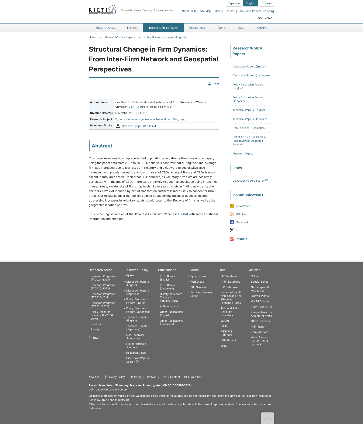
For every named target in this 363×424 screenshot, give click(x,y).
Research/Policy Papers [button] (163, 28)
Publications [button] (197, 28)
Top (267, 418)
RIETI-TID (226, 326)
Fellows (94, 338)
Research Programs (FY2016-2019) (103, 295)
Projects (96, 324)
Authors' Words (169, 306)
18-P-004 (180, 214)
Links (224, 345)
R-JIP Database (230, 281)
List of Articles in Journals (136, 345)
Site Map (205, 11)
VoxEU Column (260, 301)
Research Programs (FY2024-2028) (103, 277)
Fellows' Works (260, 295)
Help (218, 11)
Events (193, 270)
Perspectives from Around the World (262, 313)
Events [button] (221, 28)
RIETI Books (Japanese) (167, 286)
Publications (167, 270)
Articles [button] (262, 28)
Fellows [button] (132, 28)
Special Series (259, 281)
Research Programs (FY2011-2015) (103, 304)
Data (222, 270)
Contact (229, 11)
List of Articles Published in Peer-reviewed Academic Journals (249, 140)
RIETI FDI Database (227, 333)
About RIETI (189, 11)
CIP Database (229, 287)
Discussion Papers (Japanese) (251, 75)
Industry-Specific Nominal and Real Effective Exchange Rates (231, 297)
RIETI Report (258, 326)
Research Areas (100, 270)
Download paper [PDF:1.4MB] (140, 126)
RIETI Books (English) (167, 277)
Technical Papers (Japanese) (250, 119)
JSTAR (225, 320)
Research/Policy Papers (120, 37)
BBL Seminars (198, 287)
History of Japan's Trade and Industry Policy (171, 297)
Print (216, 84)
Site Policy (135, 377)
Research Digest (243, 153)
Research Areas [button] (105, 28)
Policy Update (259, 332)
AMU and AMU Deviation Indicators (230, 311)
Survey (95, 329)
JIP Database (229, 276)
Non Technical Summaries (248, 127)
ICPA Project (228, 340)
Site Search (265, 18)
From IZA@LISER (261, 306)
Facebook (242, 222)
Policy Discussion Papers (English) (165, 37)
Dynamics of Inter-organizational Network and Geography (151, 119)
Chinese (266, 3)
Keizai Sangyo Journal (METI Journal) (259, 341)
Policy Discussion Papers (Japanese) (138, 309)
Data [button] (241, 28)
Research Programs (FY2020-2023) (103, 286)
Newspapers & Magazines (260, 288)
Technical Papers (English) (249, 109)
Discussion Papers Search (254, 11)
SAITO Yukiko (139, 106)
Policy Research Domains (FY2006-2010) (102, 315)
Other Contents (260, 321)
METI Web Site (193, 377)
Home (92, 37)
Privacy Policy (116, 377)
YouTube (241, 238)
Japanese (234, 3)
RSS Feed (242, 214)
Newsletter (243, 206)
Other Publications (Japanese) (171, 322)
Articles (254, 270)
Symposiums (198, 276)
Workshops (197, 281)
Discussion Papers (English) (249, 66)
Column (255, 276)
